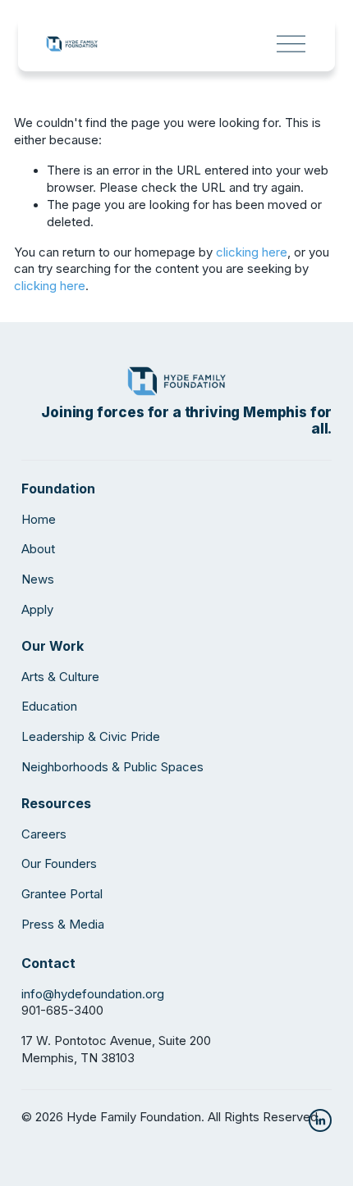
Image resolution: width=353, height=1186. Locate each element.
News (37, 579)
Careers (43, 834)
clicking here (251, 252)
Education (49, 706)
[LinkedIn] (320, 1120)
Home (38, 519)
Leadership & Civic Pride (90, 736)
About (38, 549)
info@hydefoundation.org (92, 994)
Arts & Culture (60, 677)
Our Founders (59, 864)
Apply (37, 609)
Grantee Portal (62, 894)
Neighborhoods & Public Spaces (112, 767)
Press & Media (62, 924)
